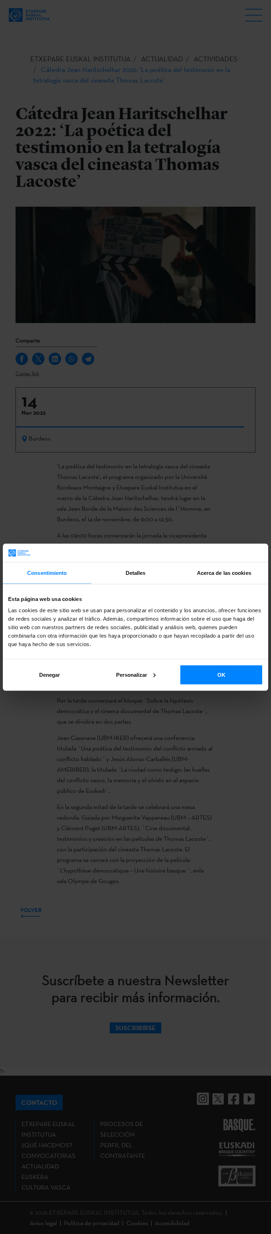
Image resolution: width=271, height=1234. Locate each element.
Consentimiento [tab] (47, 573)
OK (221, 674)
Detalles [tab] (136, 573)
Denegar (49, 674)
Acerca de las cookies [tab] (224, 573)
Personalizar (131, 674)
